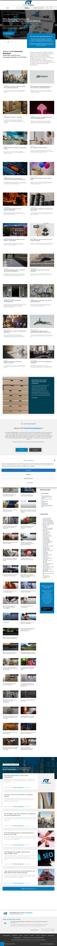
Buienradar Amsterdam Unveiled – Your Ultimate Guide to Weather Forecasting (10, 748)
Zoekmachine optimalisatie (46, 576)
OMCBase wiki (44, 504)
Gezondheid (45, 539)
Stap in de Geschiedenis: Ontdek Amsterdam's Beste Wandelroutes (28, 653)
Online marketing (47, 558)
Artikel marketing (47, 520)
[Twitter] (46, 930)
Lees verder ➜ (34, 397)
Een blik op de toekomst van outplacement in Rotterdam (27, 495)
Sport (32, 85)
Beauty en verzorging (47, 523)
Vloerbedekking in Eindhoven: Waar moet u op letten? (9, 495)
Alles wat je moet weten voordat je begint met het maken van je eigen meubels (28, 511)
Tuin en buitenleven (47, 563)
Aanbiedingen (7, 207)
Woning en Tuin (46, 569)
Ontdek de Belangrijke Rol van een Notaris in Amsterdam (28, 591)
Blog (5, 115)
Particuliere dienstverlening (46, 560)
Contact (38, 935)
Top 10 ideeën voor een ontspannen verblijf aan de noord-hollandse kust (20, 814)
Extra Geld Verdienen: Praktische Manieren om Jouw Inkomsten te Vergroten (28, 939)
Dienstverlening (8, 14)
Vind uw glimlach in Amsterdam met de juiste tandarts (10, 591)
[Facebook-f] (43, 930)
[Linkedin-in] (49, 930)
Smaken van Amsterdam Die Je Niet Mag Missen (10, 733)
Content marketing (47, 528)
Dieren (44, 530)
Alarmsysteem (46, 519)
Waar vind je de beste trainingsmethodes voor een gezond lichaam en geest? (27, 748)
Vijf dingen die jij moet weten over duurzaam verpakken (39, 381)
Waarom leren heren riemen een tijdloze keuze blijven (10, 510)
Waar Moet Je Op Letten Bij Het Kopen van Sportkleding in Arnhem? (28, 527)
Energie (44, 533)
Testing (44, 562)
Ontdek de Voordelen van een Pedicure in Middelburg (27, 623)
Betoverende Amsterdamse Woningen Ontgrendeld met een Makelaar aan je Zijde (28, 575)
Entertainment (34, 176)
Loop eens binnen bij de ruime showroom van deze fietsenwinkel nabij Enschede (19, 871)
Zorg (44, 577)
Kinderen (45, 547)
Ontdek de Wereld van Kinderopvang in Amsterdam (27, 559)
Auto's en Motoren (47, 521)
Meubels (45, 552)
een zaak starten (46, 495)
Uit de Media (14, 935)
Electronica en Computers (46, 532)
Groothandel (45, 540)
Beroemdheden (6, 935)
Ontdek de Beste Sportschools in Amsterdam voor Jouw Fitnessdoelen (10, 701)
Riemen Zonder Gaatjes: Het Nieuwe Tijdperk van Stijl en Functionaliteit (9, 607)
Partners (21, 935)
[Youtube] (53, 930)
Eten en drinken (34, 329)
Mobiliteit (45, 553)
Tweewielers (6, 238)
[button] (55, 460)
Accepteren (28, 470)
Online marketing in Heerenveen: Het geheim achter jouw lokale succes (10, 559)
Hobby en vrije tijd (47, 541)
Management (46, 548)
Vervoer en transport (47, 566)
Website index (51, 935)
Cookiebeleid (30, 482)
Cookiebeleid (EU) (17, 937)
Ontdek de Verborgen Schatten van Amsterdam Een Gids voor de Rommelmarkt (10, 668)
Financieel (45, 537)
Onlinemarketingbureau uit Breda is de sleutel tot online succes (10, 575)
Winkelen (33, 299)
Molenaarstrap (6, 622)
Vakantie (5, 85)
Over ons (26, 935)
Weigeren (28, 474)
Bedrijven (6, 360)
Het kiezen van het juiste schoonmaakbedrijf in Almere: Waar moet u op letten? (27, 543)
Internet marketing (47, 545)
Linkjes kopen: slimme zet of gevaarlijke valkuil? (33, 937)
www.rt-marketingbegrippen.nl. (47, 943)
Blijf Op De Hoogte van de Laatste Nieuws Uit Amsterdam (28, 733)
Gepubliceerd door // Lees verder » (17, 787)
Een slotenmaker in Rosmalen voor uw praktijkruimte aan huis (22, 20)
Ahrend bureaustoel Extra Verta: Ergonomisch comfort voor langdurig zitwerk (28, 629)
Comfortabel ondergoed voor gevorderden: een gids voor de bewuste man (27, 684)
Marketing (33, 238)
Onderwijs (45, 556)
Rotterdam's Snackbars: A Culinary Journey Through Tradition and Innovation (10, 717)
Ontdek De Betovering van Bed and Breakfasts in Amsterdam (28, 717)
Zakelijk (5, 146)
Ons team (32, 935)
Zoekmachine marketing (48, 573)
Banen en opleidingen (48, 522)
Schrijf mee (43, 935)
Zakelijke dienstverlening (9, 299)
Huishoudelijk (46, 542)
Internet (44, 544)
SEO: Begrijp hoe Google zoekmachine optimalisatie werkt (17, 852)
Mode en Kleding (46, 554)
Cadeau (44, 527)
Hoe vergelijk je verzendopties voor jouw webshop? (9, 684)
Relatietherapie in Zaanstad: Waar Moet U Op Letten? (10, 543)
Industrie (33, 115)
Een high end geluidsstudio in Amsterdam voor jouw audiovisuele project (29, 921)
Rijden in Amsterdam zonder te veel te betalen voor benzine (10, 653)
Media (44, 551)
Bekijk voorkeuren (28, 478)
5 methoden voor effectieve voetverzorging (27, 606)
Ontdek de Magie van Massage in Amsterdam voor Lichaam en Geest (28, 668)
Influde (43, 502)
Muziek (44, 555)
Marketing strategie (47, 550)
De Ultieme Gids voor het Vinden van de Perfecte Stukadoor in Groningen (10, 527)
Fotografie (45, 538)
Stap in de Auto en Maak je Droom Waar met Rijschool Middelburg (10, 638)
